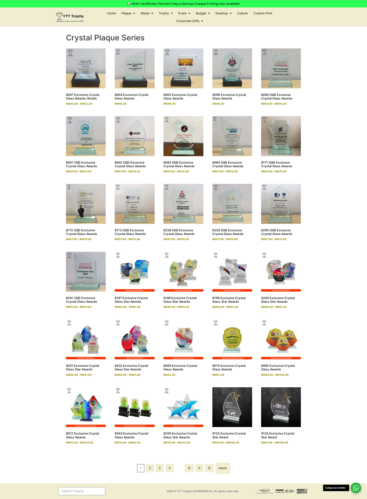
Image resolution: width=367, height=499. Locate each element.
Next (222, 468)
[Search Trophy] (81, 491)
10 (189, 468)
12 (209, 468)
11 (199, 468)
